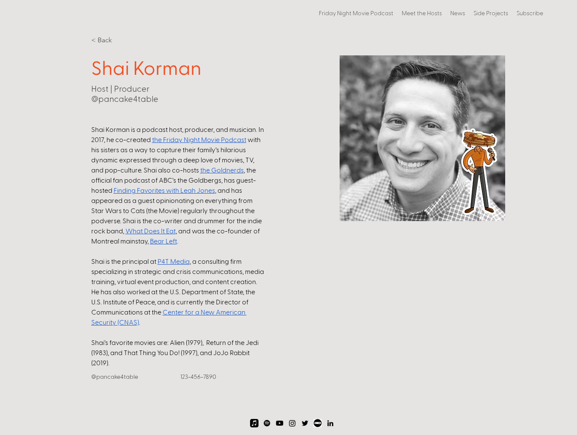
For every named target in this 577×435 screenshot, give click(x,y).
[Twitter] (305, 423)
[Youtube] (279, 423)
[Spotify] (267, 423)
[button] (490, 13)
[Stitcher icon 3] (317, 423)
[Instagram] (292, 423)
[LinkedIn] (330, 423)
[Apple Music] (254, 423)
